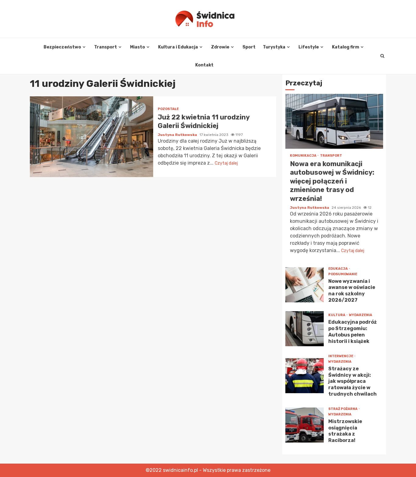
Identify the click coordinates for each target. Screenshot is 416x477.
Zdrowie (220, 47)
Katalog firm (345, 47)
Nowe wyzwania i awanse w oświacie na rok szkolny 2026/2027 (304, 284)
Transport (105, 47)
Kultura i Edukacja (178, 47)
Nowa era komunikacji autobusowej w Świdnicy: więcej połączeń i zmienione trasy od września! (334, 121)
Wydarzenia (360, 315)
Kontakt (204, 65)
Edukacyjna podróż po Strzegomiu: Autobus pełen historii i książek (304, 328)
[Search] (382, 56)
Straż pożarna (343, 409)
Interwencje (341, 356)
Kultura (337, 315)
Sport (249, 47)
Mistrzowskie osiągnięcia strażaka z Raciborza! (304, 425)
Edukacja (338, 268)
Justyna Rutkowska (178, 135)
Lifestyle (308, 47)
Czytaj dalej (226, 163)
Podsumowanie (342, 274)
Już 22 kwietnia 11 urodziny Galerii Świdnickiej (91, 136)
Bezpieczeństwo (62, 47)
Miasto (137, 47)
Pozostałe (168, 109)
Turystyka (274, 47)
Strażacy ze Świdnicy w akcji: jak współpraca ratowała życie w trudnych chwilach (304, 375)
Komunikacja (303, 155)
